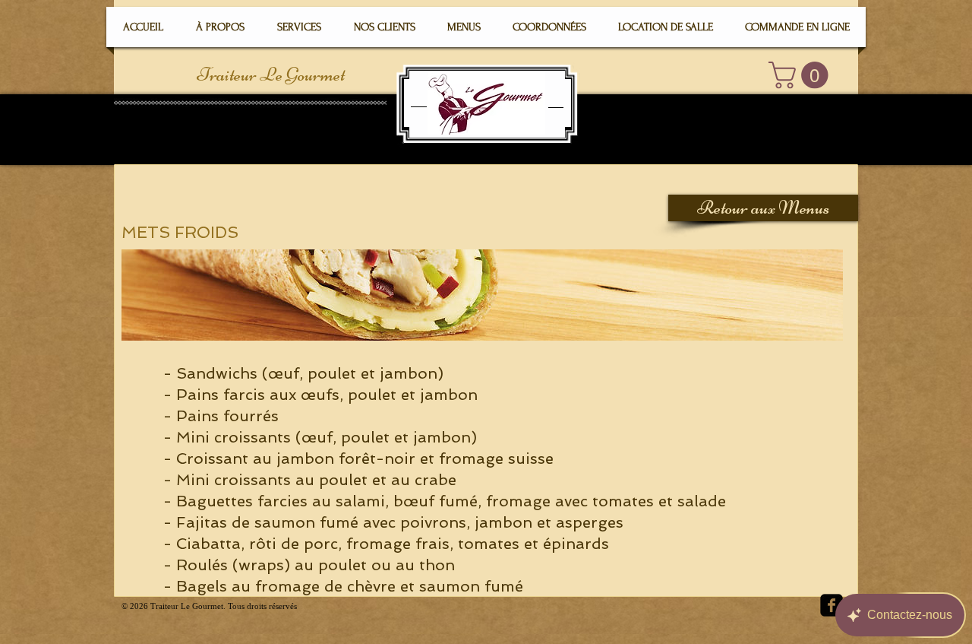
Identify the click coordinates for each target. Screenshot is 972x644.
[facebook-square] (831, 605)
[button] (801, 75)
